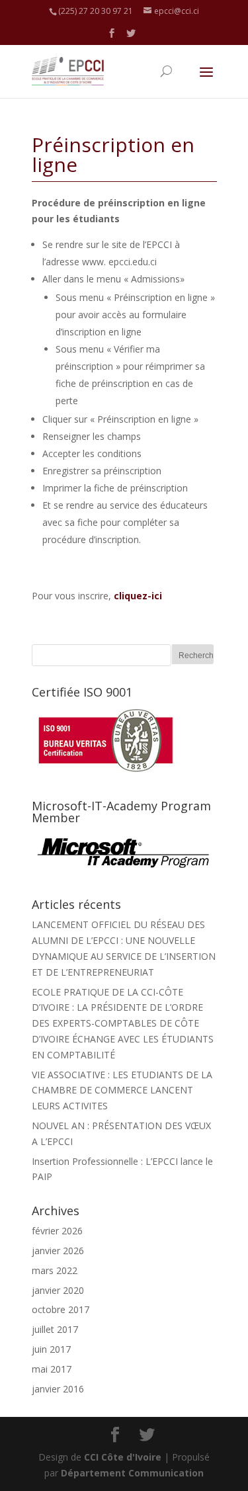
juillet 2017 (55, 1329)
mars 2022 (54, 1270)
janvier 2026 (58, 1250)
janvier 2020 (58, 1290)
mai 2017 (51, 1369)
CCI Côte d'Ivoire (122, 1457)
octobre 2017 (60, 1309)
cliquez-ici (138, 595)
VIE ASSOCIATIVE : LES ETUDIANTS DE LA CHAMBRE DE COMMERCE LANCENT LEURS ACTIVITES (122, 1090)
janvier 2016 (58, 1389)
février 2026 (57, 1230)
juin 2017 (51, 1349)
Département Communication (132, 1473)
